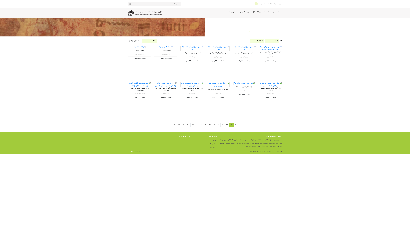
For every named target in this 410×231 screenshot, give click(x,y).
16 (218, 124)
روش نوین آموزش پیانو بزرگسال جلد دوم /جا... (165, 89)
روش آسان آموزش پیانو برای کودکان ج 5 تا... (270, 89)
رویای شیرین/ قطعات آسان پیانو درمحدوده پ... (140, 89)
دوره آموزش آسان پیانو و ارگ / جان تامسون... (270, 53)
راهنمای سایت (212, 144)
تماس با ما (232, 12)
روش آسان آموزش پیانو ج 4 (244, 87)
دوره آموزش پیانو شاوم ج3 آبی (192, 53)
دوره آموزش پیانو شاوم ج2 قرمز (218, 53)
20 (201, 124)
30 (188, 124)
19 (205, 124)
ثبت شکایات (213, 148)
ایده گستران (131, 152)
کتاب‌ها (266, 12)
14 (227, 124)
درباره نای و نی (244, 12)
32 (179, 124)
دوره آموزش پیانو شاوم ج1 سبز (244, 53)
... (197, 124)
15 (222, 124)
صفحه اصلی (276, 12)
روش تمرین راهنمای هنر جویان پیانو (218, 89)
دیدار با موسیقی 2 (166, 50)
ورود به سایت (277, 4)
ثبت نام (270, 4)
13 (231, 124)
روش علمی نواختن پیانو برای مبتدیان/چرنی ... (192, 89)
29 (193, 124)
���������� (239, 32)
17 (214, 124)
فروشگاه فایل (257, 12)
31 (183, 124)
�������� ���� (260, 32)
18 (210, 124)
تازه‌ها (215, 140)
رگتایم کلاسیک (140, 50)
